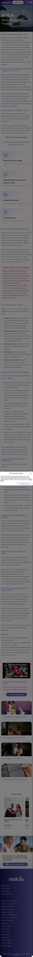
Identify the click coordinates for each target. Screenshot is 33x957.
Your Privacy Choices (24, 483)
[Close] (30, 473)
